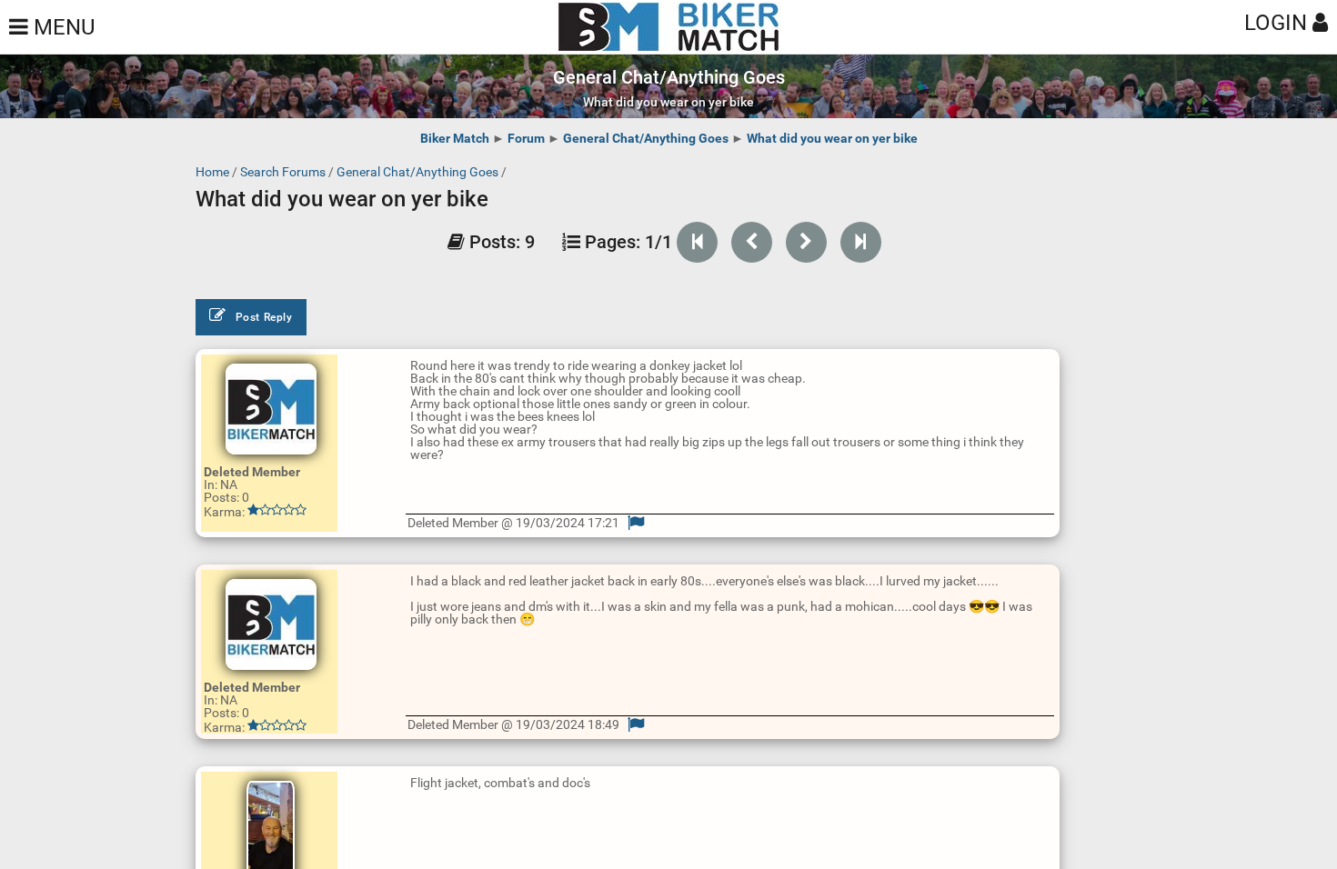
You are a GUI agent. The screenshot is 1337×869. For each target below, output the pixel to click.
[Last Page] (860, 242)
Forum (526, 138)
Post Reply (264, 317)
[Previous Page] (751, 242)
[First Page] (697, 242)
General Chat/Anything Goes (646, 138)
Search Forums (283, 172)
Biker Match (454, 138)
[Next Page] (806, 242)
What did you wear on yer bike (832, 138)
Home (212, 172)
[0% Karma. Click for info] (277, 510)
